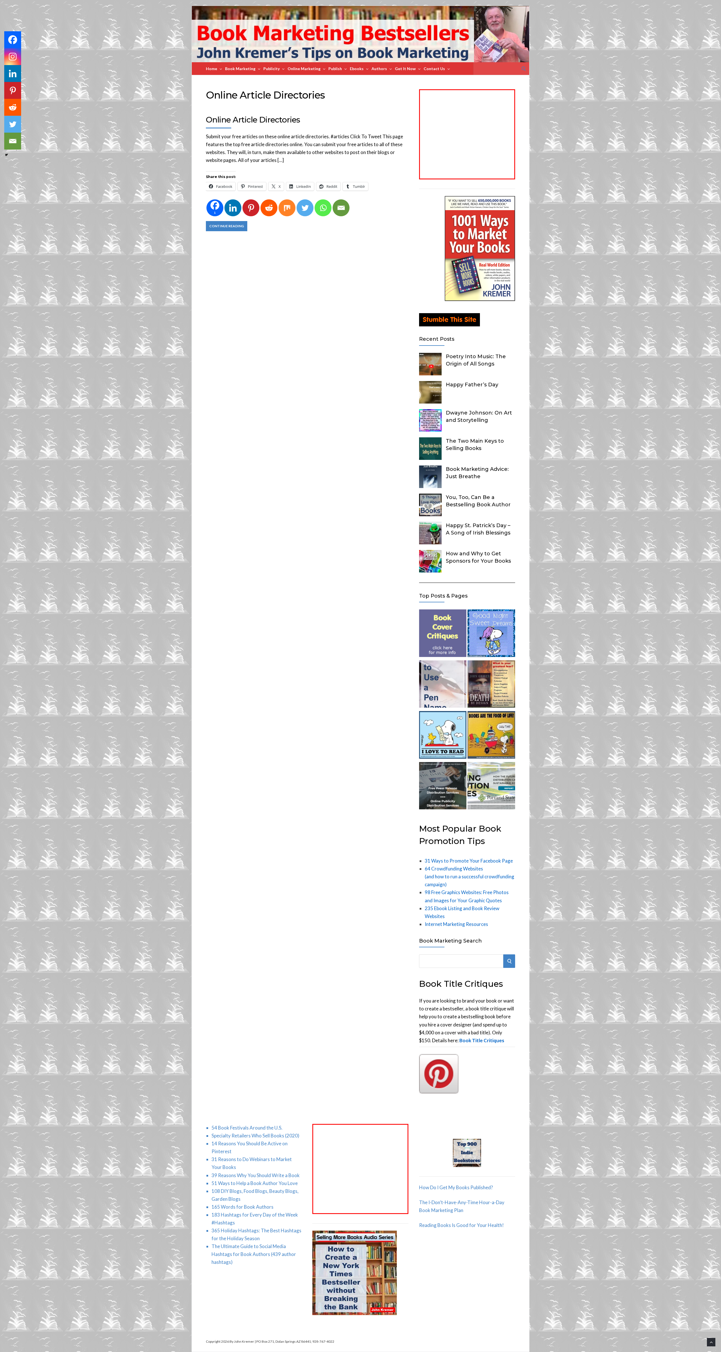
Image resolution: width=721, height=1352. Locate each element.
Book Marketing (240, 68)
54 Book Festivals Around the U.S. (247, 1128)
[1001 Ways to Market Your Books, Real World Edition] (480, 299)
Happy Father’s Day (472, 385)
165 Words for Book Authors (242, 1207)
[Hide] (6, 155)
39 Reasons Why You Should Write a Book (256, 1175)
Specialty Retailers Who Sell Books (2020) (255, 1136)
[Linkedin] (232, 207)
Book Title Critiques (481, 1040)
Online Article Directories (253, 119)
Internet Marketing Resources (456, 924)
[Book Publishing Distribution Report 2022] (491, 787)
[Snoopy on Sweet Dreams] (491, 634)
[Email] (341, 207)
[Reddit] (269, 207)
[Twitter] (305, 207)
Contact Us (434, 68)
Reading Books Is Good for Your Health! (461, 1225)
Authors (379, 68)
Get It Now (405, 68)
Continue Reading (226, 226)
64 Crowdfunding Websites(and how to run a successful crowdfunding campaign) (469, 876)
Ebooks (357, 68)
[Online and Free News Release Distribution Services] (442, 787)
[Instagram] (12, 56)
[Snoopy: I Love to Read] (442, 736)
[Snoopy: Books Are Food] (491, 736)
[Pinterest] (250, 207)
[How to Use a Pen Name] (442, 685)
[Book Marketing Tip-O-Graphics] (491, 685)
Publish (335, 68)
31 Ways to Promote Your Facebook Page (469, 861)
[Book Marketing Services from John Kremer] (442, 634)
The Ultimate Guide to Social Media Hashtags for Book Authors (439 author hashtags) (254, 1254)
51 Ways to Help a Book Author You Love (255, 1183)
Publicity (271, 68)
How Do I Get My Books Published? (456, 1187)
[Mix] (287, 207)
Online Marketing (304, 68)
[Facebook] (12, 39)
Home (211, 68)
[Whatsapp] (323, 207)
